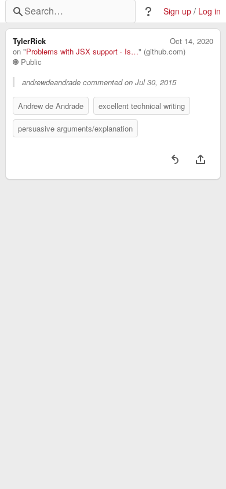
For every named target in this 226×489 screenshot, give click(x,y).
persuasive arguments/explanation (75, 128)
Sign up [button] (177, 11)
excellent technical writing (142, 106)
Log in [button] (209, 11)
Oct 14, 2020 (191, 41)
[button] (148, 11)
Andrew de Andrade (50, 106)
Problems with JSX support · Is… (82, 51)
